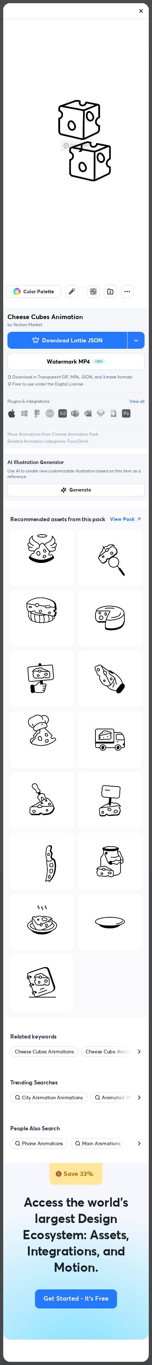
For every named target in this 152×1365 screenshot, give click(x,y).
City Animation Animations (52, 1097)
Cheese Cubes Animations (44, 1051)
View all (137, 401)
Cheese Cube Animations (114, 1051)
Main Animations (101, 1143)
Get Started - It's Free (76, 1299)
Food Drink (77, 441)
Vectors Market (27, 324)
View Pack (122, 519)
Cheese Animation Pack (75, 434)
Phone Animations (42, 1143)
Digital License (69, 384)
